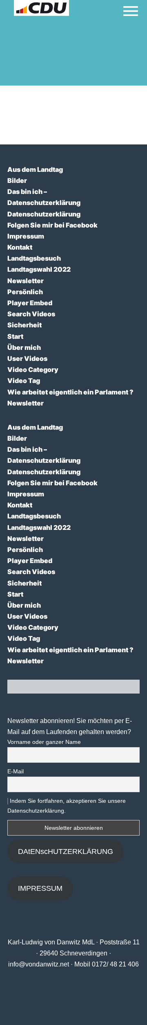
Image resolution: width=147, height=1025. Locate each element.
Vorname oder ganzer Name (44, 742)
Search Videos (31, 314)
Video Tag (23, 380)
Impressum (25, 236)
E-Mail (15, 771)
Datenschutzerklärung (43, 202)
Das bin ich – (27, 191)
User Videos (27, 358)
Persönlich (25, 292)
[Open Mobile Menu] (130, 11)
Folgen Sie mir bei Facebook (52, 225)
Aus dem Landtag (35, 169)
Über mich (24, 347)
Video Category (32, 369)
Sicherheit (24, 325)
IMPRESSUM (40, 888)
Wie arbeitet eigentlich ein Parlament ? (70, 392)
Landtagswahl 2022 (39, 269)
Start (15, 336)
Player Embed (29, 303)
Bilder (17, 180)
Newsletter (25, 281)
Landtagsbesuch (34, 258)
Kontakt (19, 247)
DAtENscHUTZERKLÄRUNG (65, 851)
